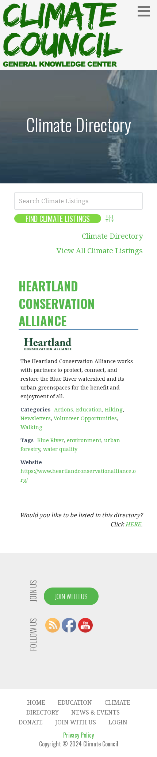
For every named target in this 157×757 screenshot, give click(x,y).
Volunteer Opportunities (85, 418)
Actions (63, 410)
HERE (133, 524)
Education (89, 410)
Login (117, 722)
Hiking (114, 410)
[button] (146, 10)
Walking (31, 427)
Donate (31, 722)
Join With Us (71, 596)
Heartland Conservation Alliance (57, 303)
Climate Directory (112, 236)
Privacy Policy (78, 735)
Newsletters (35, 418)
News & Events (95, 712)
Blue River (50, 440)
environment (84, 440)
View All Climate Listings (100, 250)
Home (36, 702)
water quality (60, 449)
